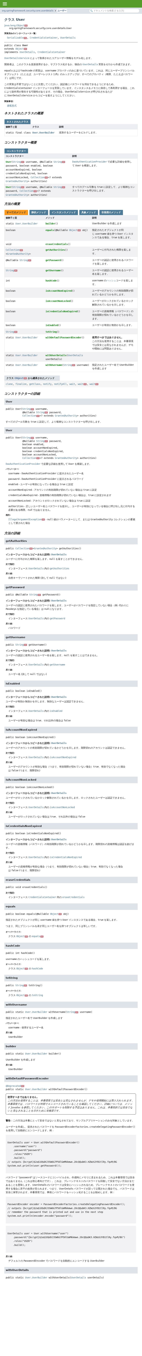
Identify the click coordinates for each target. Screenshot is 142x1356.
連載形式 (12, 105)
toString (51, 331)
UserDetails (68, 37)
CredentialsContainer (43, 37)
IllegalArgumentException (26, 519)
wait (72, 384)
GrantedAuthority (17, 181)
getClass (34, 384)
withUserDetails (56, 355)
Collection (39, 177)
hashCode (51, 280)
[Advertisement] (71, 1310)
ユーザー (61, 10)
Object (20, 48)
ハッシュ (111, 280)
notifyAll (60, 384)
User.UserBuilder (43, 132)
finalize (20, 384)
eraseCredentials (57, 244)
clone (9, 384)
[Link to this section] (46, 113)
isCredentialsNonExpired (61, 311)
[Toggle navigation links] (5, 3)
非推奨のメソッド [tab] (111, 212)
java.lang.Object (15, 25)
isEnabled (52, 325)
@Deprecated (15, 1086)
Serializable (16, 37)
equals (50, 230)
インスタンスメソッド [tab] (64, 212)
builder (50, 223)
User (8, 161)
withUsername (54, 365)
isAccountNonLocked (58, 301)
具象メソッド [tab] (88, 212)
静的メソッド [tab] (39, 212)
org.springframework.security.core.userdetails (28, 10)
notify (47, 384)
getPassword (53, 260)
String (18, 161)
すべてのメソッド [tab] (16, 212)
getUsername (53, 270)
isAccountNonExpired (59, 290)
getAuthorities (55, 249)
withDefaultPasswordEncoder (64, 337)
